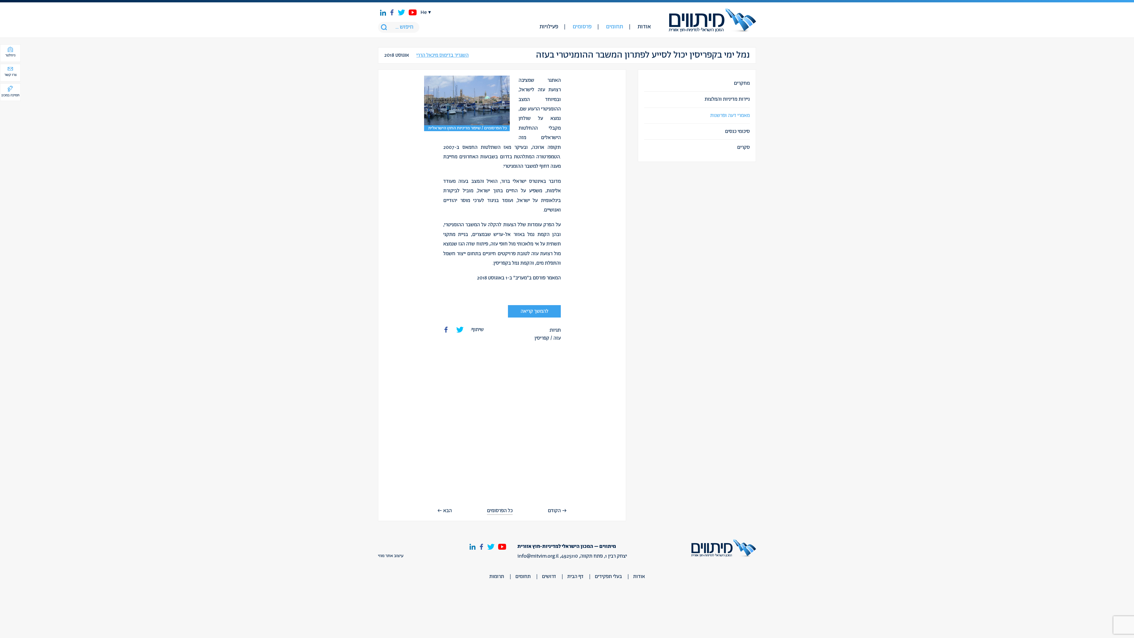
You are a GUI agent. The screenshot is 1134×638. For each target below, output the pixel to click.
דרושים (549, 576)
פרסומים (582, 27)
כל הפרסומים (500, 510)
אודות (644, 27)
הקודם (554, 510)
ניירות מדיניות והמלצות (727, 99)
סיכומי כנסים (737, 131)
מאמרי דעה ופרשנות (730, 115)
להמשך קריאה (534, 311)
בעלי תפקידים (608, 576)
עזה (557, 338)
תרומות (496, 576)
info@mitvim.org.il (538, 556)
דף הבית (575, 576)
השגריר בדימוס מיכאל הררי (442, 55)
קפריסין (542, 338)
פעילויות (549, 27)
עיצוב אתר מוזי (390, 556)
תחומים (614, 27)
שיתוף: (477, 329)
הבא (447, 510)
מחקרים (742, 83)
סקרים (743, 147)
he (424, 12)
